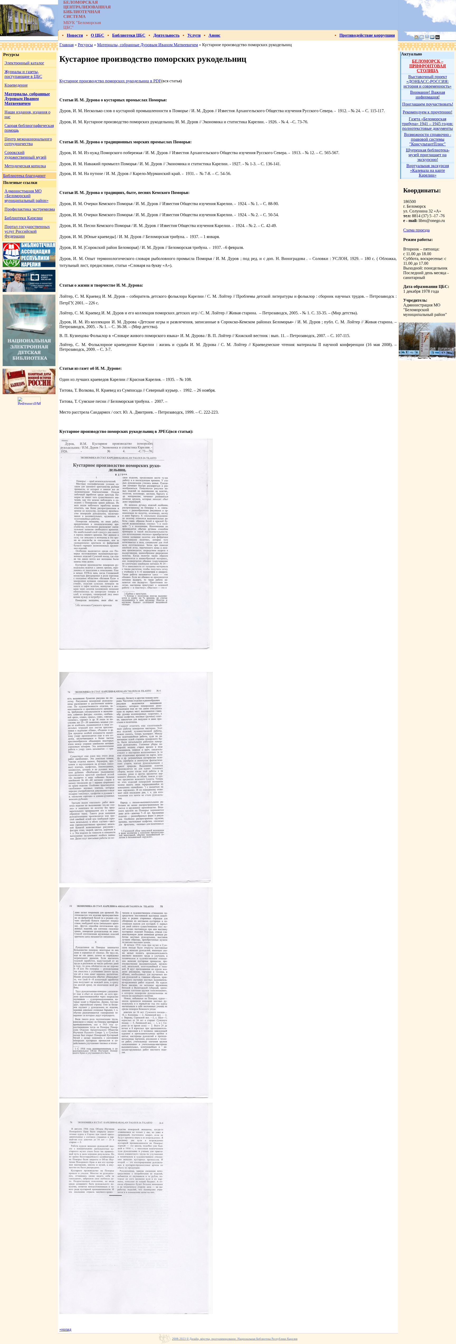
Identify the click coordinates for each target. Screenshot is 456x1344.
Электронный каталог (24, 63)
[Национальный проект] (29, 290)
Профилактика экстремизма (29, 209)
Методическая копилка (25, 166)
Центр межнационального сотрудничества (28, 141)
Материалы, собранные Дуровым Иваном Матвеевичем (147, 44)
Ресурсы (85, 44)
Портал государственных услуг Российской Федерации (27, 231)
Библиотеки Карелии (23, 218)
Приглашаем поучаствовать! (427, 104)
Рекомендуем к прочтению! (427, 112)
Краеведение (16, 85)
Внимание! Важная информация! (427, 94)
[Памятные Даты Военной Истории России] (29, 392)
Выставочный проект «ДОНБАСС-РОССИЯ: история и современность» (427, 81)
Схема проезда (416, 230)
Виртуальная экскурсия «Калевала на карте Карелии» (427, 170)
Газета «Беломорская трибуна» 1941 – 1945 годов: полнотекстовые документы (427, 124)
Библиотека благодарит (24, 175)
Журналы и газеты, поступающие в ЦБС (23, 74)
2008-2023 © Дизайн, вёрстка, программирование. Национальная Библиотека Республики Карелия (234, 1338)
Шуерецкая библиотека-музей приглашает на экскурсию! (427, 155)
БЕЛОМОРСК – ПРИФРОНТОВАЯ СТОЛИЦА (427, 66)
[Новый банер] (29, 265)
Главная (66, 44)
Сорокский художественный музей (25, 154)
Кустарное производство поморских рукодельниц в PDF (110, 81)
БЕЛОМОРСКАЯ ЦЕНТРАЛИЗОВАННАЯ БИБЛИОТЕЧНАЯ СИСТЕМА (87, 9)
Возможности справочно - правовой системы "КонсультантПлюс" (427, 139)
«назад (65, 1329)
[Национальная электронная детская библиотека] (29, 364)
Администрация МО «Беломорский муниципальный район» (26, 196)
